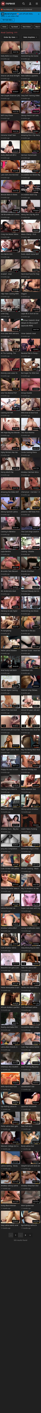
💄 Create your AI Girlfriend (23, 9)
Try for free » (7, 20)
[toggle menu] (23, 3)
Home (4, 27)
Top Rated (14, 27)
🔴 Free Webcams (6, 9)
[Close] (39, 14)
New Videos (27, 27)
